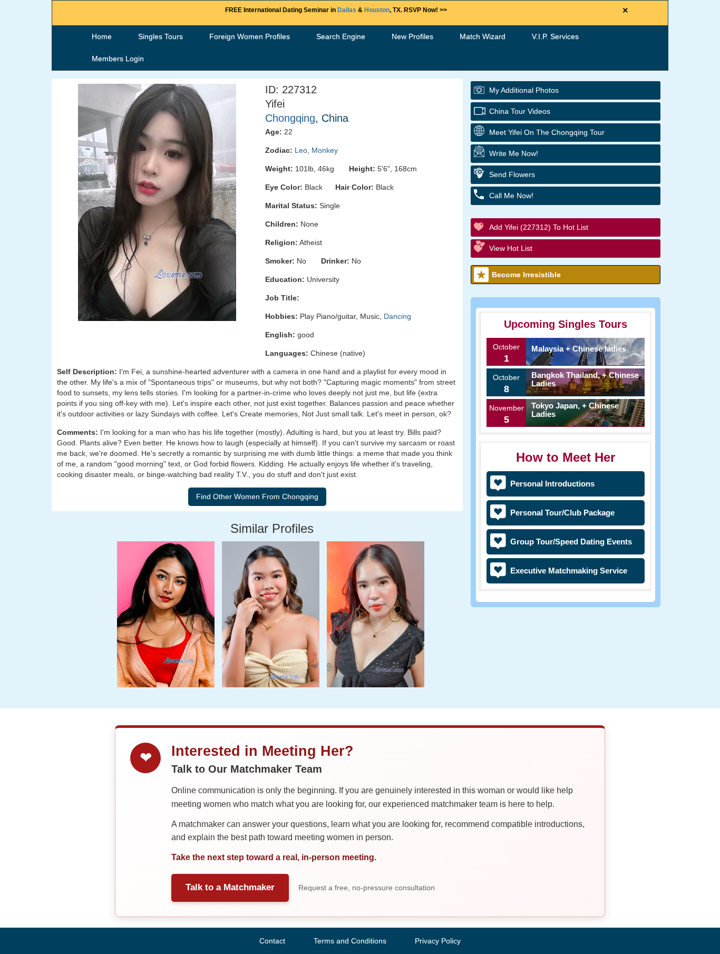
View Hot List (510, 248)
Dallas (346, 10)
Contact (272, 941)
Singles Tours (160, 36)
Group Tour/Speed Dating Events (571, 541)
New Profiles (412, 36)
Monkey (325, 150)
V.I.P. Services (555, 36)
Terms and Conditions (350, 941)
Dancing (397, 316)
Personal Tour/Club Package (562, 512)
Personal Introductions (552, 483)
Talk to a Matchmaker (230, 887)
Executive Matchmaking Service (568, 570)
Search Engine (340, 36)
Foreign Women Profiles (249, 36)
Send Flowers (512, 174)
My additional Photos (524, 90)
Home (102, 36)
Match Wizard (482, 36)
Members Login (118, 58)
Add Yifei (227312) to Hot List (538, 227)
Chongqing (290, 118)
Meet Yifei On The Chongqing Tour (547, 132)
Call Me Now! (511, 195)
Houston (377, 10)
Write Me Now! (513, 153)
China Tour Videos (519, 111)
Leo (301, 150)
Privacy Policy (438, 941)
